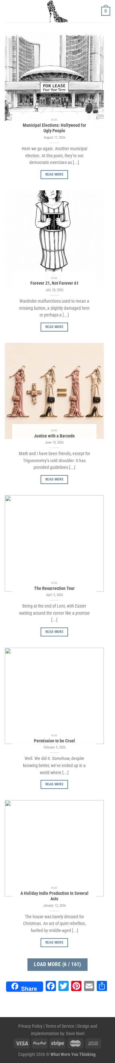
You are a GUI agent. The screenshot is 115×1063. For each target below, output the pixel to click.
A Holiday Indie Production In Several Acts (54, 896)
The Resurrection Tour (54, 588)
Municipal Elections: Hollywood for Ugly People (54, 128)
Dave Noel (75, 1033)
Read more (54, 174)
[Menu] (8, 11)
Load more (57, 964)
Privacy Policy (30, 1026)
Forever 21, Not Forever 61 (54, 283)
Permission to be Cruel (54, 740)
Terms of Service (59, 1026)
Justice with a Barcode (54, 435)
